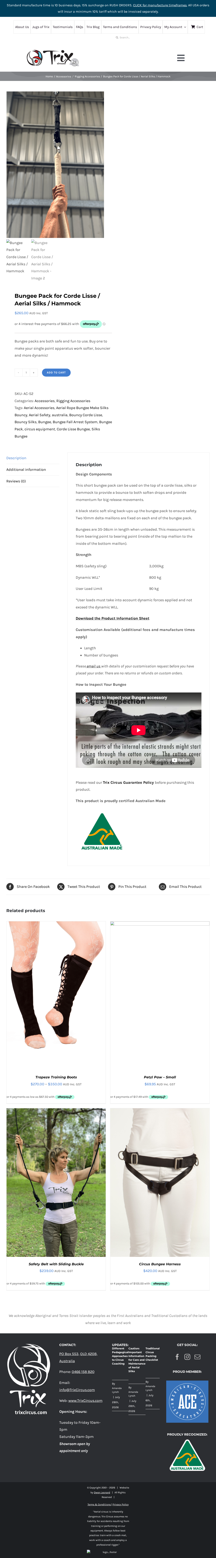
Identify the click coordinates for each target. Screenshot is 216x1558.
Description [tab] (16, 458)
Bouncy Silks (25, 422)
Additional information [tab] (26, 469)
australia (60, 415)
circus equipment (39, 429)
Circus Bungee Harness (160, 1264)
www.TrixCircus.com (85, 1400)
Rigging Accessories (73, 401)
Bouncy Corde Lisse (85, 415)
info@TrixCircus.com (77, 1390)
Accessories (45, 401)
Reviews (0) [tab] (16, 481)
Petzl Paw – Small (160, 1077)
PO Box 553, (69, 1353)
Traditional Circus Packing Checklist (153, 1354)
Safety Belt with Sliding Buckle (56, 1264)
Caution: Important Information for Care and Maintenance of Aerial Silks (137, 1360)
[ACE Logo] (187, 1382)
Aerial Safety (39, 415)
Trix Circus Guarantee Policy (128, 782)
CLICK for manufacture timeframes (160, 5)
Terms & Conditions (99, 1504)
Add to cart (56, 372)
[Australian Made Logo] (187, 1439)
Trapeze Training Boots (56, 1077)
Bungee (44, 422)
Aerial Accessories (39, 407)
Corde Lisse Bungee (73, 429)
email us (93, 666)
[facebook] (177, 1357)
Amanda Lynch (117, 1390)
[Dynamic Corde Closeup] (55, 164)
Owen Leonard (102, 1492)
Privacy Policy (121, 1504)
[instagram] (187, 1357)
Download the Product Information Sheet (112, 618)
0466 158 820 (83, 1371)
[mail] (197, 1357)
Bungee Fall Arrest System (75, 422)
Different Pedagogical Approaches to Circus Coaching (120, 1356)
